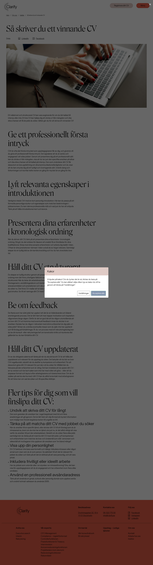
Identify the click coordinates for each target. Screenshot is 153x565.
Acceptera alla (98, 293)
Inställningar (84, 293)
